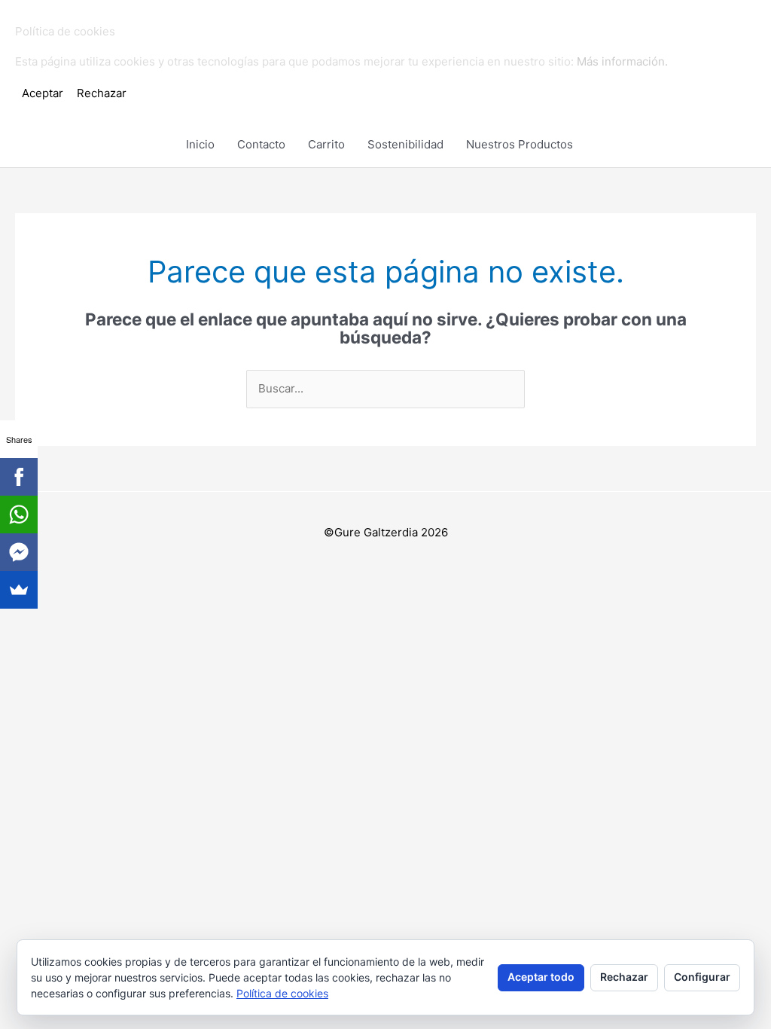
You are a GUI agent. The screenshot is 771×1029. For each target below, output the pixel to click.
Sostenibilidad (405, 144)
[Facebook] (19, 477)
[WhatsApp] (19, 514)
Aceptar (42, 93)
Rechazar (624, 976)
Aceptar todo (540, 976)
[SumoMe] (19, 590)
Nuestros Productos (519, 144)
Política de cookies (282, 993)
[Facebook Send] (19, 552)
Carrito (326, 144)
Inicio (200, 144)
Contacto (261, 144)
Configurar (702, 976)
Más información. (622, 61)
